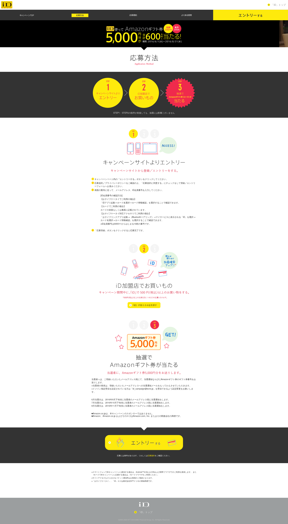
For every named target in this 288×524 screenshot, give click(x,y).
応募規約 (151, 455)
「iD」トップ (278, 4)
